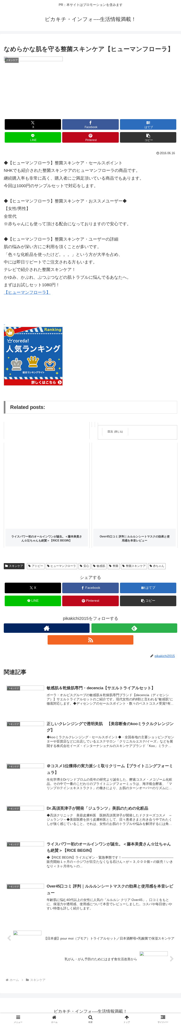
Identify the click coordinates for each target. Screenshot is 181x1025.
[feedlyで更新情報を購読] (134, 628)
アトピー (37, 566)
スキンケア (16, 566)
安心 (86, 566)
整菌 (115, 566)
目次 (110, 431)
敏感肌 (101, 566)
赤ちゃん (158, 566)
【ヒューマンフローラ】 (27, 292)
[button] (148, 137)
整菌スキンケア (136, 566)
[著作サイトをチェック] (47, 628)
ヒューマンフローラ (63, 566)
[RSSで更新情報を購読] (90, 640)
